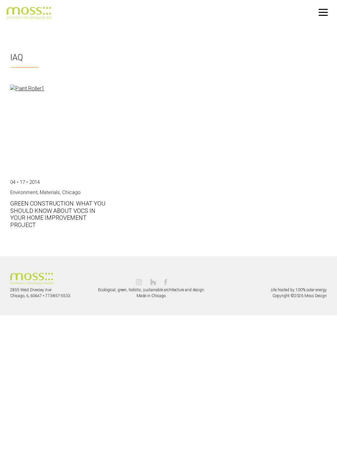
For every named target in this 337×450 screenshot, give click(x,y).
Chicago (71, 192)
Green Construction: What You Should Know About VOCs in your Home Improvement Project (57, 214)
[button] (323, 12)
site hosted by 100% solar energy (299, 290)
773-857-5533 (57, 296)
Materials (50, 192)
